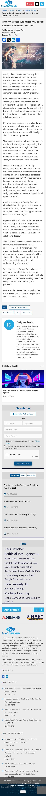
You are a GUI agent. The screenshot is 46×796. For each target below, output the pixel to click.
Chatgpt (22, 575)
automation (26, 566)
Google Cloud (11, 579)
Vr (17, 313)
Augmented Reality (25, 558)
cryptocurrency (11, 575)
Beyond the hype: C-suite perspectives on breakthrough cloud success (20, 742)
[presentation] (41, 366)
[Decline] (43, 786)
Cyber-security (11, 566)
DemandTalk (13, 35)
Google (33, 562)
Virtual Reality (30, 10)
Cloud (30, 575)
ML (37, 554)
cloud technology (14, 548)
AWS (27, 570)
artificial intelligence (19, 553)
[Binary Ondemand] (11, 617)
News (12, 10)
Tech (19, 10)
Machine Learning (16, 593)
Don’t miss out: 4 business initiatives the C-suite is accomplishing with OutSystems (21, 774)
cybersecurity (14, 584)
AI (26, 584)
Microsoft (25, 579)
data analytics (10, 570)
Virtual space (7, 313)
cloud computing (14, 597)
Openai (21, 570)
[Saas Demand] (9, 3)
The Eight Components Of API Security (19, 765)
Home (4, 10)
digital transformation (16, 562)
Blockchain (10, 558)
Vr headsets (27, 313)
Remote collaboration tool (19, 307)
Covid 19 (8, 601)
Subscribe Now (23, 463)
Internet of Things (14, 588)
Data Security (32, 597)
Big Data (35, 570)
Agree (23, 792)
